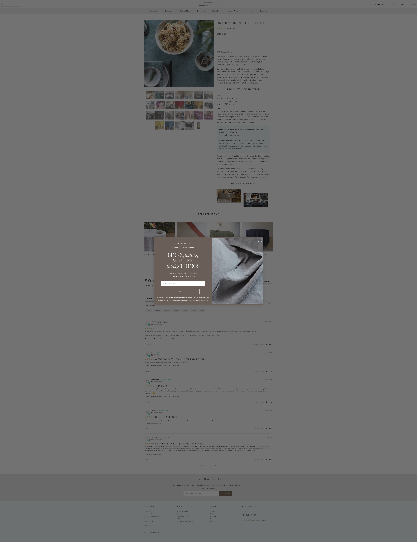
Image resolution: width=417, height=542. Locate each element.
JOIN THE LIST (183, 291)
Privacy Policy (191, 300)
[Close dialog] (260, 240)
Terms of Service (203, 300)
